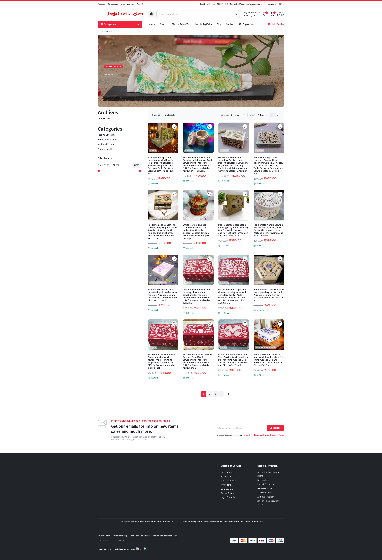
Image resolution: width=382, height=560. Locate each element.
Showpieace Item (106, 149)
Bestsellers (263, 480)
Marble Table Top (181, 24)
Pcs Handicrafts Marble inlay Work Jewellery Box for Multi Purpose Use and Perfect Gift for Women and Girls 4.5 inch (269, 295)
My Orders (226, 484)
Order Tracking (127, 4)
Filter (136, 165)
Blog (219, 24)
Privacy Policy (104, 535)
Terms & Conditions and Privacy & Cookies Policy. (263, 435)
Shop (162, 24)
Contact (230, 24)
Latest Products (265, 484)
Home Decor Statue (107, 139)
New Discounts (264, 488)
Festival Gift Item (106, 134)
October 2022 (104, 118)
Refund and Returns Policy (165, 535)
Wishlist (140, 4)
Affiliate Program (265, 496)
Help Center (227, 472)
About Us (101, 4)
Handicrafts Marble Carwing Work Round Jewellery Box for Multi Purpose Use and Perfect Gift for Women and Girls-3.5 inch (268, 230)
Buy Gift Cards (228, 497)
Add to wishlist (174, 126)
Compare (175, 132)
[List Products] (277, 115)
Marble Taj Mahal (203, 24)
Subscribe (275, 428)
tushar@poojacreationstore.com (247, 4)
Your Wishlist (227, 489)
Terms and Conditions (140, 535)
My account (113, 4)
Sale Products (264, 492)
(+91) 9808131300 (223, 4)
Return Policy (227, 493)
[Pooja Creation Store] (125, 14)
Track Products (228, 480)
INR (280, 4)
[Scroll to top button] (375, 553)
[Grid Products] (272, 115)
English (271, 4)
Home (150, 24)
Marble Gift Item (106, 144)
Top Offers (248, 24)
